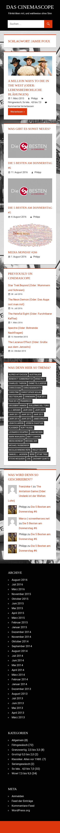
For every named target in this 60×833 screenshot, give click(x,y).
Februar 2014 (20, 679)
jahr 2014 (14, 419)
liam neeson (36, 432)
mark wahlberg (17, 437)
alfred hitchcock (18, 375)
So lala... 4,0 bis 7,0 (32, 102)
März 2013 (18, 717)
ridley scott (39, 450)
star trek (42, 454)
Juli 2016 (17, 584)
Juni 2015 (18, 603)
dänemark (30, 397)
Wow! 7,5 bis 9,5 (21, 773)
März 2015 (18, 617)
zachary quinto (41, 459)
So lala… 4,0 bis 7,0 (23, 768)
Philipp (34, 98)
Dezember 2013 (21, 689)
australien (35, 375)
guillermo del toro (39, 405)
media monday (16, 441)
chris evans (15, 388)
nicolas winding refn (19, 450)
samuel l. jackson (18, 454)
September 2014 (22, 646)
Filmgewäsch (15, 102)
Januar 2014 (19, 684)
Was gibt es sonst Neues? (29, 129)
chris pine (14, 392)
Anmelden (18, 796)
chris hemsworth (32, 388)
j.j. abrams (14, 410)
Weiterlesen (16, 111)
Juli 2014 (17, 655)
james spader (40, 419)
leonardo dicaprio (18, 432)
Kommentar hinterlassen (21, 106)
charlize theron (17, 383)
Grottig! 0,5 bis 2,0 (23, 754)
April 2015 (18, 613)
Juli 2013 (17, 698)
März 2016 (18, 589)
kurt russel (27, 428)
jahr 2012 (26, 414)
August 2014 (20, 651)
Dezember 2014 (21, 632)
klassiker (14, 428)
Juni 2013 (18, 703)
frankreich (26, 401)
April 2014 (18, 670)
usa (29, 459)
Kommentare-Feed (23, 805)
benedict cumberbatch (21, 379)
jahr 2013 (38, 414)
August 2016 (20, 579)
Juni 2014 (18, 660)
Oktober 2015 (20, 598)
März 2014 (18, 674)
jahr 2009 (40, 410)
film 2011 (41, 397)
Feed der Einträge (22, 801)
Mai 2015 (17, 608)
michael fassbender (19, 445)
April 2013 (18, 712)
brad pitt (40, 379)
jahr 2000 (28, 410)
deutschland (16, 397)
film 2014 (13, 401)
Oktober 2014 (20, 641)
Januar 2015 (19, 627)
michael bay (31, 441)
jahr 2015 (26, 419)
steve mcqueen (17, 459)
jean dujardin (16, 423)
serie (32, 454)
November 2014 (21, 636)
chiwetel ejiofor (37, 383)
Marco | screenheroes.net (34, 518)
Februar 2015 (20, 622)
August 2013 (20, 693)
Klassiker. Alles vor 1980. (27, 759)
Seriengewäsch (21, 764)
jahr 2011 (14, 414)
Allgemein (18, 740)
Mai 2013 (17, 708)
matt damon (33, 437)
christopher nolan (31, 392)
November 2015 (21, 594)
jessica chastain (34, 423)
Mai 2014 (17, 665)
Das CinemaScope (30, 7)
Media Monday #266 (22, 252)
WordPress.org (21, 810)
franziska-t (25, 486)
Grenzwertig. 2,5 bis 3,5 (26, 749)
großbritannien (17, 405)
